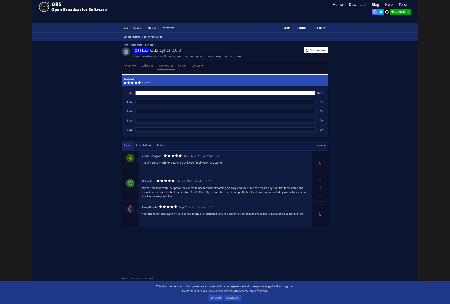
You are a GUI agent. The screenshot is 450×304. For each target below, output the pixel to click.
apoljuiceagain (152, 156)
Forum (404, 4)
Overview (130, 65)
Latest (127, 145)
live (179, 56)
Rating (160, 145)
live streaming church (194, 56)
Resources (168, 27)
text (226, 56)
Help (389, 4)
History (182, 65)
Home (338, 4)
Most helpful (144, 145)
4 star (130, 102)
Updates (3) (147, 65)
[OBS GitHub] (387, 12)
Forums (137, 27)
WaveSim (148, 181)
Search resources (152, 36)
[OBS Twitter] (381, 12)
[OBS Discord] (375, 12)
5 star (130, 93)
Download (357, 4)
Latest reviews (132, 36)
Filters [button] (320, 145)
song (218, 56)
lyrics (210, 56)
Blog (375, 4)
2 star (130, 120)
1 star (130, 129)
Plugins (152, 27)
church (171, 56)
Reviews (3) (166, 65)
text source (236, 56)
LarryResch (149, 207)
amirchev (141, 56)
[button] (144, 28)
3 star (130, 111)
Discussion (197, 65)
